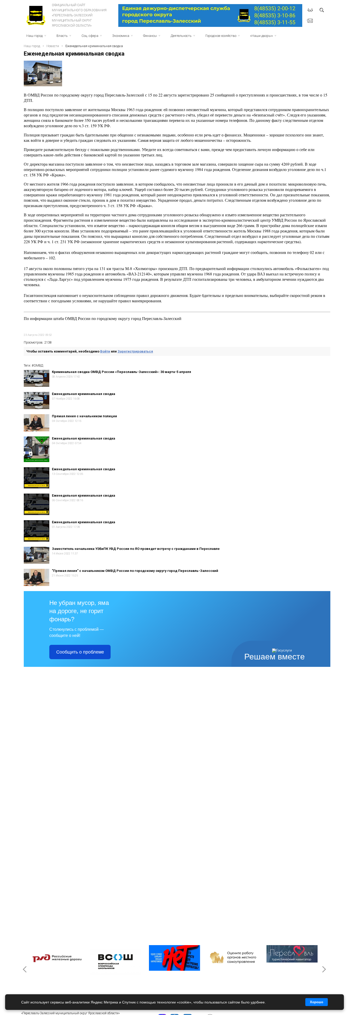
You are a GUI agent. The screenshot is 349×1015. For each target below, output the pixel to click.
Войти (105, 351)
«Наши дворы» (263, 37)
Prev (25, 969)
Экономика (123, 37)
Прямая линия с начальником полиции (84, 416)
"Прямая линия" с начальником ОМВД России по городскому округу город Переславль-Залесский (135, 571)
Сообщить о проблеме (80, 652)
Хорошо (316, 1002)
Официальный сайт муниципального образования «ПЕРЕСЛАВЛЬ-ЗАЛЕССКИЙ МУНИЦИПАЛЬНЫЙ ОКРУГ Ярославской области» (79, 15)
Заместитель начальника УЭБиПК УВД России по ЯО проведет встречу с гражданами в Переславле (136, 549)
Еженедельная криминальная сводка (83, 394)
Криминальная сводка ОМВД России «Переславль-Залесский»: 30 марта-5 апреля (121, 372)
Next (324, 969)
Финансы (152, 37)
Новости (52, 46)
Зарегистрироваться (135, 351)
